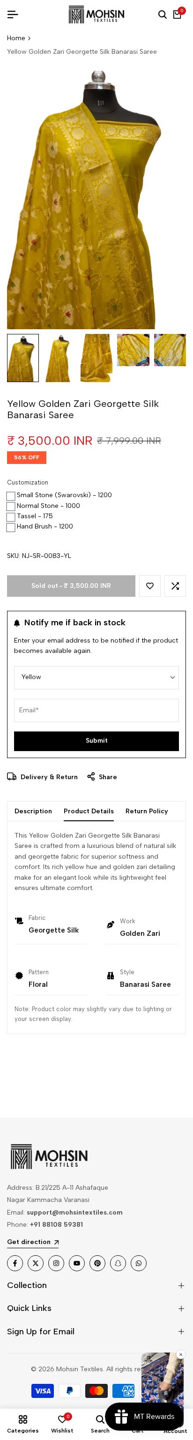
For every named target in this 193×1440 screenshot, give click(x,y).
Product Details (89, 811)
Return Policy (147, 811)
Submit (97, 741)
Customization (27, 482)
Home (16, 38)
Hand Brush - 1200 (45, 526)
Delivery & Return (48, 777)
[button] (150, 586)
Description (33, 811)
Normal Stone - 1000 (48, 506)
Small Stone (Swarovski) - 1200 (64, 495)
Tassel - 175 (35, 516)
